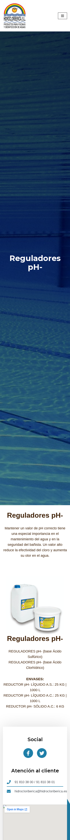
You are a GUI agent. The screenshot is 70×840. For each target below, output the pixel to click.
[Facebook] (28, 753)
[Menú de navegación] (62, 16)
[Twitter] (42, 753)
